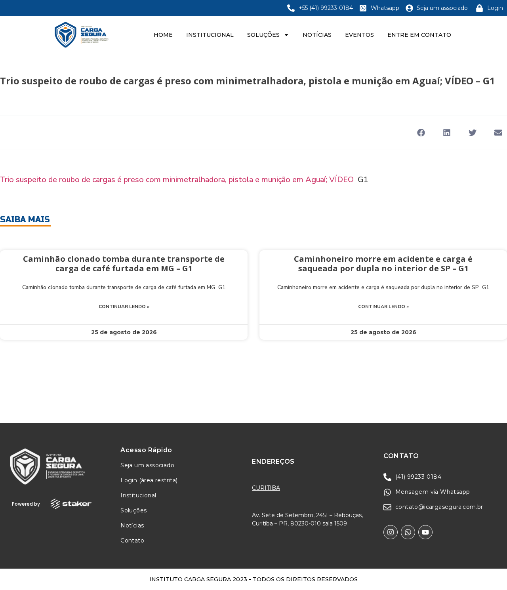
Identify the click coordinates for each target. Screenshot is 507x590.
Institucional (210, 34)
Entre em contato (419, 34)
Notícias (317, 34)
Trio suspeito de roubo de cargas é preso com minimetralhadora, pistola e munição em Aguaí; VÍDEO (177, 179)
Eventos (359, 34)
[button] (421, 133)
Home (163, 34)
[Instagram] (390, 532)
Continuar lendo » (124, 306)
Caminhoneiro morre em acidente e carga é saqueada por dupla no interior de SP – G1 (383, 263)
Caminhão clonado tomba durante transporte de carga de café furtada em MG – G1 (124, 263)
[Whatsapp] (408, 532)
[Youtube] (425, 532)
